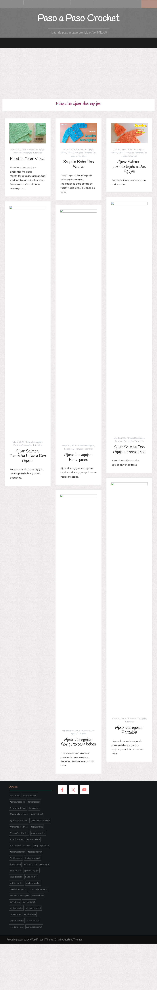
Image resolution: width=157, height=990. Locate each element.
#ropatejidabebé (41, 845)
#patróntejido (33, 839)
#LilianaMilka (37, 827)
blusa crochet (31, 877)
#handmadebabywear (40, 820)
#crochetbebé (34, 802)
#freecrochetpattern (19, 814)
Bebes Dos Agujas (37, 149)
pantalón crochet (33, 908)
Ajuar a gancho (30, 864)
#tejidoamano (16, 858)
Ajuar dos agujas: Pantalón (129, 730)
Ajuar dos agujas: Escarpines (78, 457)
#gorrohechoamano (18, 820)
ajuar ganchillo (16, 877)
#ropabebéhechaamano (20, 845)
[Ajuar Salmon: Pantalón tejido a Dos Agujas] (27, 320)
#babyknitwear (29, 795)
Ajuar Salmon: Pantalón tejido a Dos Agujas (27, 456)
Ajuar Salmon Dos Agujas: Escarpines (129, 449)
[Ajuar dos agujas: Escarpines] (78, 324)
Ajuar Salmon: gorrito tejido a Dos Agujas (129, 166)
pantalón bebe (16, 908)
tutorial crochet (16, 927)
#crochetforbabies (18, 808)
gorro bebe (15, 902)
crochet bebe (38, 895)
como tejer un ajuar (38, 889)
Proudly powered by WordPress (24, 939)
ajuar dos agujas (31, 870)
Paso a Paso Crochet (78, 18)
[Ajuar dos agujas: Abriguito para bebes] (78, 608)
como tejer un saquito (19, 895)
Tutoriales (37, 152)
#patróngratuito (17, 839)
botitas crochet (16, 883)
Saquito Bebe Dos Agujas (78, 164)
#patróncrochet (38, 833)
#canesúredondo (17, 802)
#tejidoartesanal (32, 858)
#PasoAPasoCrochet (19, 833)
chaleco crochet (33, 883)
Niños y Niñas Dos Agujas (72, 152)
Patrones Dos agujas (22, 152)
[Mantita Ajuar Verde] (27, 132)
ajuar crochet (15, 870)
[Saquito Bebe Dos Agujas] (78, 132)
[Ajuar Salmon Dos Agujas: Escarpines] (129, 316)
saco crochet (15, 914)
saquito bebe (30, 914)
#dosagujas (34, 808)
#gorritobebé (37, 814)
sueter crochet (33, 920)
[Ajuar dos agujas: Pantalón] (129, 597)
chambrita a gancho (18, 889)
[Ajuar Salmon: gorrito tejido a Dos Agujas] (129, 132)
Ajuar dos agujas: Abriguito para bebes (78, 742)
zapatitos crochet (34, 927)
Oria (57, 939)
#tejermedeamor (17, 852)
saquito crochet (17, 920)
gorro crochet (29, 902)
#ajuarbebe (15, 795)
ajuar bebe (44, 864)
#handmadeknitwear (19, 827)
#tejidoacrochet (35, 852)
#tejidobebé (15, 864)
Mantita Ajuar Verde (27, 159)
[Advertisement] (78, 70)
